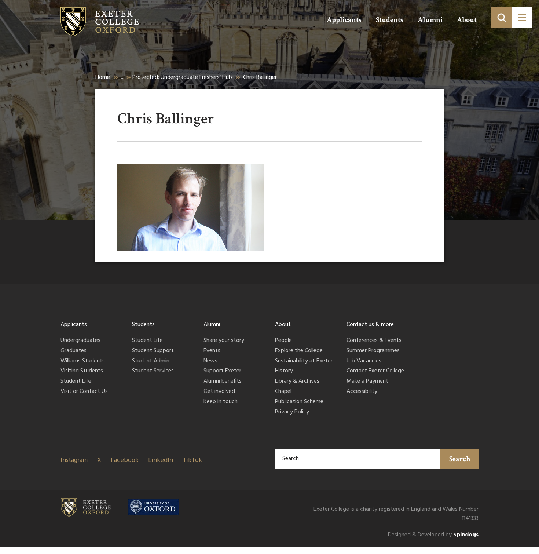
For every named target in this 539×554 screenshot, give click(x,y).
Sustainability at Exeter (304, 361)
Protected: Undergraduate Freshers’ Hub (182, 77)
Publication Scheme (299, 402)
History (284, 371)
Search (459, 459)
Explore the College (299, 351)
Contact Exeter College (375, 371)
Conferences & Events (374, 340)
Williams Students (82, 361)
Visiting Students (81, 371)
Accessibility (361, 391)
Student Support (153, 351)
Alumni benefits (222, 381)
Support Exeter (222, 371)
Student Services (153, 371)
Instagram (74, 460)
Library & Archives (297, 381)
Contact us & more (370, 324)
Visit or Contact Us (84, 391)
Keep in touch (220, 402)
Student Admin (150, 361)
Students (389, 20)
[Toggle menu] (521, 17)
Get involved (219, 391)
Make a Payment (367, 381)
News (210, 361)
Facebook (125, 460)
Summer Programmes (373, 351)
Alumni (430, 20)
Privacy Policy (292, 412)
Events (211, 351)
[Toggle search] (501, 17)
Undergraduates (80, 340)
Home (102, 77)
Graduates (73, 351)
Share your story (223, 340)
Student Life (75, 381)
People (283, 340)
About (467, 20)
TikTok (192, 460)
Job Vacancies (363, 361)
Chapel (283, 391)
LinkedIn (160, 460)
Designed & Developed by (433, 535)
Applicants (344, 20)
